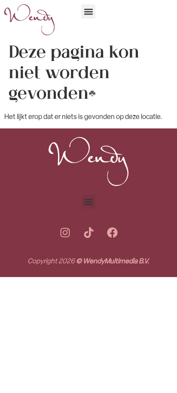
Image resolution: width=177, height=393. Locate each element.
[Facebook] (112, 232)
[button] (88, 11)
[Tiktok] (88, 232)
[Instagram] (65, 232)
